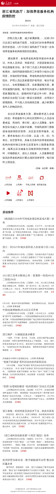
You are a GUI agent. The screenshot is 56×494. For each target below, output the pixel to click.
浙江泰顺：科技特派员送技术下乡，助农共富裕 (28, 411)
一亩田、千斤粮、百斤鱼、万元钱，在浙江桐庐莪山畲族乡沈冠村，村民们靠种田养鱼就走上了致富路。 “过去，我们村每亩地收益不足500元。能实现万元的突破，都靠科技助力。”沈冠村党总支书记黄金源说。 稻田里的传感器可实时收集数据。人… (28, 344)
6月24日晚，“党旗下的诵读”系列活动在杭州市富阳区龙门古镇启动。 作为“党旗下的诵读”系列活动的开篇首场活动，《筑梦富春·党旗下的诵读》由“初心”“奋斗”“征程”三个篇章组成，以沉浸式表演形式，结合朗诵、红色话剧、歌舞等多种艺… (28, 371)
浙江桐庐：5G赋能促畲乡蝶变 (19, 334)
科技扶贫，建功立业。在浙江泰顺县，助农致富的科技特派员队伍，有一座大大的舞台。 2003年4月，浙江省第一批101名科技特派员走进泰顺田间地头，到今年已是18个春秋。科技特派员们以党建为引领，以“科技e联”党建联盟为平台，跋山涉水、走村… (28, 420)
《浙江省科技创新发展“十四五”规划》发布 (26, 435)
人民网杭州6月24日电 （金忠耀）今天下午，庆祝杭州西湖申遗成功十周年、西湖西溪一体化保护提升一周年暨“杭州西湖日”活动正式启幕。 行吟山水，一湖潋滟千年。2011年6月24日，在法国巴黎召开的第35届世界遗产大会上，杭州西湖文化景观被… (28, 396)
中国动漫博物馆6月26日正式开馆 (20, 310)
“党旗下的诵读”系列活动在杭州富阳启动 (24, 362)
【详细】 (23, 238)
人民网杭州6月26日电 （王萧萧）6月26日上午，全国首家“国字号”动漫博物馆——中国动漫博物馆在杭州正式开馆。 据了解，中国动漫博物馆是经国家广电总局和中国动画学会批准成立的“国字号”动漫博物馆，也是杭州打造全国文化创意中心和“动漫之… (28, 319)
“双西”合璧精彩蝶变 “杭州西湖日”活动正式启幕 (28, 386)
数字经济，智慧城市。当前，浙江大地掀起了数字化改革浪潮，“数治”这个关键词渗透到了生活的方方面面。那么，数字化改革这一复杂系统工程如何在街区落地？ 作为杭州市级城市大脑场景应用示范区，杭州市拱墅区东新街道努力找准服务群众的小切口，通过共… (28, 473)
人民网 (15, 4)
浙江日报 (40, 26)
